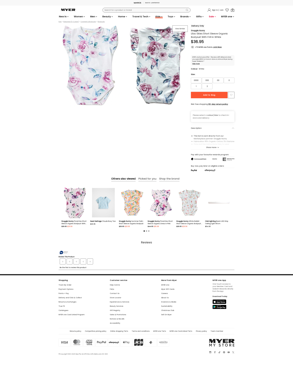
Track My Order (65, 285)
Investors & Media (168, 302)
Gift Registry (115, 310)
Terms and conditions (141, 331)
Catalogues (63, 310)
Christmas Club (167, 310)
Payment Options (66, 289)
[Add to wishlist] (231, 95)
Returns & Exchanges (67, 302)
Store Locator (115, 297)
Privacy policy (201, 331)
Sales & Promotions (118, 314)
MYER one (165, 285)
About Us (165, 297)
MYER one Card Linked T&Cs (181, 331)
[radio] (196, 80)
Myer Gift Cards (167, 289)
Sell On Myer (166, 314)
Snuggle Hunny (198, 30)
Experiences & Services (119, 302)
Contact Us (114, 293)
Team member (217, 331)
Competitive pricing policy (95, 331)
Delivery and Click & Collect (70, 297)
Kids (60, 21)
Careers (164, 293)
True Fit (62, 306)
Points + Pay (64, 293)
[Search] (187, 10)
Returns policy (75, 331)
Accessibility (115, 323)
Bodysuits (101, 21)
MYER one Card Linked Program (72, 314)
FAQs (112, 289)
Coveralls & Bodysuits (88, 21)
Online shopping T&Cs (119, 331)
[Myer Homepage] (68, 11)
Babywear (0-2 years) (71, 21)
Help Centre (115, 285)
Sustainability (166, 306)
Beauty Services (116, 306)
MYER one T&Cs (159, 331)
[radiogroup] (212, 83)
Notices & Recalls (117, 319)
